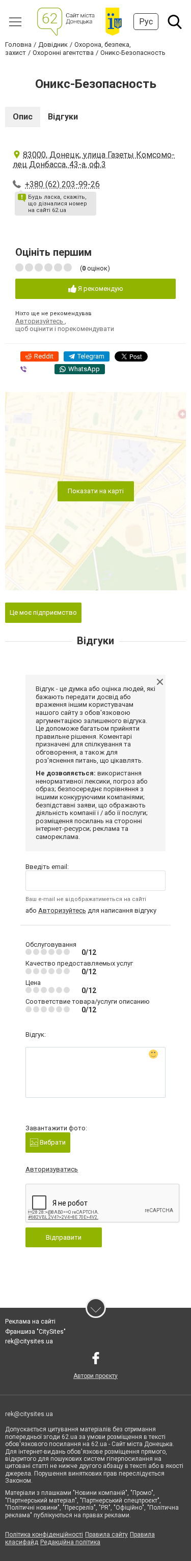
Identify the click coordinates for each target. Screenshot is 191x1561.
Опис (23, 117)
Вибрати (52, 1142)
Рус (146, 21)
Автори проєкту (95, 1375)
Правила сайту (106, 1534)
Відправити (63, 1237)
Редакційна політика (70, 1542)
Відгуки (63, 117)
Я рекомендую (99, 288)
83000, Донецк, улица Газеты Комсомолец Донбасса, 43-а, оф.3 (94, 159)
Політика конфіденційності (44, 1534)
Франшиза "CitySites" (35, 1331)
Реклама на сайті (30, 1321)
